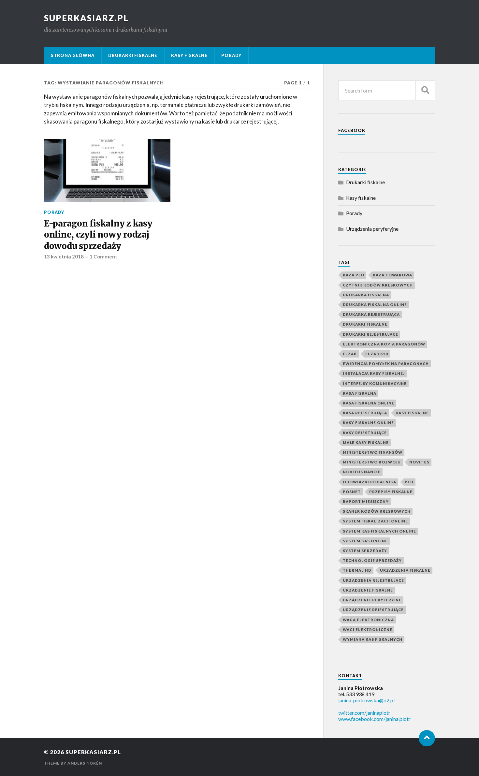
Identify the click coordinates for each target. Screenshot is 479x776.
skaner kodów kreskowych (377, 511)
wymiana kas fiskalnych (372, 639)
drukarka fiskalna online (375, 304)
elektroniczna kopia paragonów (384, 344)
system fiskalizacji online (375, 521)
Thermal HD (357, 570)
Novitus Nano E (362, 472)
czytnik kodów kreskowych (378, 285)
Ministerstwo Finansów (372, 452)
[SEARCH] (425, 90)
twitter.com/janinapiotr (364, 713)
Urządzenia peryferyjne (372, 229)
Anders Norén (84, 763)
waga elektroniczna (368, 620)
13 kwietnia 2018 (64, 256)
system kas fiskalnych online (379, 531)
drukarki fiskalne (365, 324)
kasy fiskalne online (368, 422)
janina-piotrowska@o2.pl (366, 700)
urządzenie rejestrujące (373, 610)
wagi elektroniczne (367, 629)
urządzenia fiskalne (405, 570)
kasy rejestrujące (365, 433)
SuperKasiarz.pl (86, 18)
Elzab (350, 354)
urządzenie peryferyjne (372, 600)
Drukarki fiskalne (132, 55)
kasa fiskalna (359, 393)
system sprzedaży (365, 551)
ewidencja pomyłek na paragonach (386, 363)
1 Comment (103, 256)
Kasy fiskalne (189, 55)
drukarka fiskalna (366, 295)
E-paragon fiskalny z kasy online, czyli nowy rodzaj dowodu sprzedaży (98, 234)
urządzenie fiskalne (368, 590)
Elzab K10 (376, 354)
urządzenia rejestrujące (373, 580)
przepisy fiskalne (391, 492)
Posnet (352, 492)
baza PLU (353, 275)
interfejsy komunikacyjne (375, 383)
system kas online (365, 541)
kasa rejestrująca (365, 413)
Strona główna (72, 55)
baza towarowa (392, 275)
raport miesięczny (366, 501)
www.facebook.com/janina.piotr (374, 719)
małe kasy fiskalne (366, 442)
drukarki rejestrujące (370, 334)
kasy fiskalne (412, 413)
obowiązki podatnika (369, 482)
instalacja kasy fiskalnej (374, 373)
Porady (231, 55)
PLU (409, 482)
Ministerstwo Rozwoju (372, 462)
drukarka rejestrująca (371, 314)
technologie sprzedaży (372, 560)
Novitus (419, 462)
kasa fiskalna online (368, 403)
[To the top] (427, 738)
